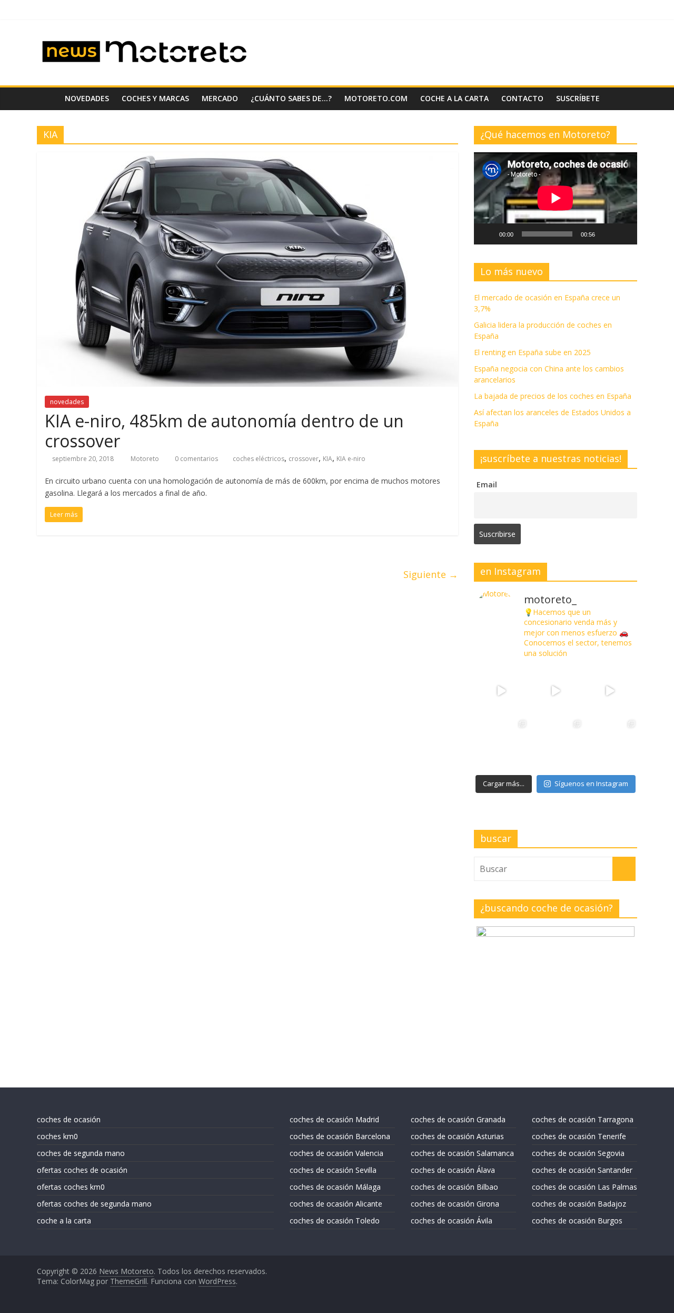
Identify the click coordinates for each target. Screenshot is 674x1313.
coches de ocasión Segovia (578, 1153)
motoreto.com (376, 98)
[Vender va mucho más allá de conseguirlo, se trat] (610, 745)
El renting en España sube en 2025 (532, 352)
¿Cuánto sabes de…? (291, 98)
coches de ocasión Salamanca (462, 1153)
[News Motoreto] (47, 98)
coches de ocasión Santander (582, 1170)
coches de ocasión (69, 1119)
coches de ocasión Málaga (335, 1187)
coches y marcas (155, 98)
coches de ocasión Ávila (451, 1221)
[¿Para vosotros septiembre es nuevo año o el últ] (610, 691)
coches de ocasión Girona (455, 1204)
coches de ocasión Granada (458, 1119)
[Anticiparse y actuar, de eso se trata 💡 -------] (555, 745)
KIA (327, 458)
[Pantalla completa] (623, 234)
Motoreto (146, 458)
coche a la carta (454, 98)
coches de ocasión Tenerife (579, 1136)
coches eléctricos (258, 458)
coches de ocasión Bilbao (454, 1187)
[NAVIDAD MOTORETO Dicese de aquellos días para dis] (501, 691)
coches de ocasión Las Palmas (584, 1187)
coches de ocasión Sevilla (333, 1170)
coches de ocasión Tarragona (582, 1119)
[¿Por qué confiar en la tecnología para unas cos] (555, 691)
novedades (87, 98)
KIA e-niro (350, 458)
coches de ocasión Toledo (335, 1221)
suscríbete (578, 98)
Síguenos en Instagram (591, 783)
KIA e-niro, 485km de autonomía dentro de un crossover (224, 430)
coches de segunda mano (81, 1153)
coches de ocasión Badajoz (579, 1204)
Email (487, 484)
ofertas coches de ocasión (82, 1170)
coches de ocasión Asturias (457, 1136)
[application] (555, 198)
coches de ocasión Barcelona (340, 1136)
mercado (220, 98)
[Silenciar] (606, 234)
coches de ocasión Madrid (334, 1119)
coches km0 (57, 1136)
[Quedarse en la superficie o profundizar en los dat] (501, 745)
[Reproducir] (487, 234)
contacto (522, 98)
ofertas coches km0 (71, 1187)
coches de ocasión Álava (453, 1170)
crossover (304, 458)
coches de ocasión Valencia (336, 1153)
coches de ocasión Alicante (336, 1204)
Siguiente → (430, 574)
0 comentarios (195, 458)
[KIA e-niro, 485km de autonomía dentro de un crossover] (247, 158)
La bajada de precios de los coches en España (552, 396)
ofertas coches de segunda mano (94, 1204)
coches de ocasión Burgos (577, 1221)
